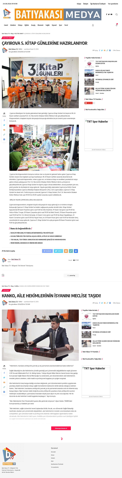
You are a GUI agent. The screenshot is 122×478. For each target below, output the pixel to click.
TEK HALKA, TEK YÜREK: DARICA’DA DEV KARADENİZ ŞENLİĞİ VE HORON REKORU (38, 240)
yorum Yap (72, 275)
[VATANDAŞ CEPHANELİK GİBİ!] (89, 82)
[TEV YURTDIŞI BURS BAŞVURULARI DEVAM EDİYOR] (89, 64)
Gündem (102, 93)
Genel (97, 93)
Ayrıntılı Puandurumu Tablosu (99, 149)
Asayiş (97, 82)
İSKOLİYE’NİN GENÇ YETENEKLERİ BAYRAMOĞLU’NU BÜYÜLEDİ (32, 233)
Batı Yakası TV (13, 49)
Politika (6, 290)
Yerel (97, 75)
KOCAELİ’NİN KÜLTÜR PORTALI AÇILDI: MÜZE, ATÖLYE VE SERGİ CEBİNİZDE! (36, 236)
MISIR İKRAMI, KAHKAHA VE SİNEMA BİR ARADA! (27, 243)
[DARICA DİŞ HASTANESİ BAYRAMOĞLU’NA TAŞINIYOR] (89, 73)
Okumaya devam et (61, 428)
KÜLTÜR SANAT (7, 37)
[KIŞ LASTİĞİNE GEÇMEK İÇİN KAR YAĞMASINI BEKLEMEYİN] (89, 91)
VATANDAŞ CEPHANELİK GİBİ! (105, 79)
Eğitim (97, 66)
